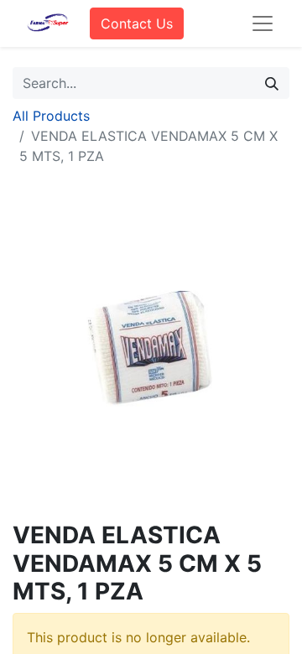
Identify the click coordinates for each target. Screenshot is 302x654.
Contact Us (137, 23)
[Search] (271, 83)
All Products (51, 115)
